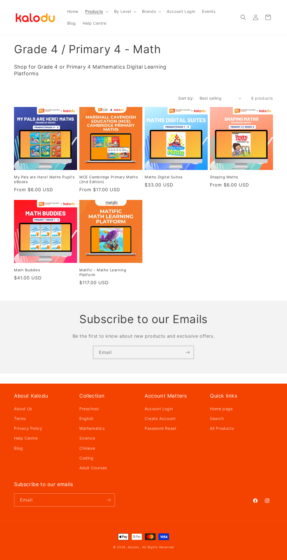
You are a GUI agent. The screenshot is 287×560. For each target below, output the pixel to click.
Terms (20, 418)
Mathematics (92, 428)
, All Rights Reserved (157, 547)
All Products (222, 428)
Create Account (160, 418)
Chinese (87, 448)
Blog (18, 448)
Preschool (89, 408)
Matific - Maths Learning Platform (102, 272)
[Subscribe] (187, 352)
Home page (221, 408)
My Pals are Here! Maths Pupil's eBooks (44, 179)
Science (87, 438)
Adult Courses (93, 467)
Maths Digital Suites (164, 177)
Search (217, 418)
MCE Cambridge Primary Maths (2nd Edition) (108, 179)
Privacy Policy (28, 428)
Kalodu (133, 547)
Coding (86, 458)
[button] (96, 11)
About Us (23, 408)
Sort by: (186, 98)
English (86, 418)
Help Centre (26, 438)
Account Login (159, 408)
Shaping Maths (224, 177)
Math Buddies (27, 270)
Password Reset (160, 428)
